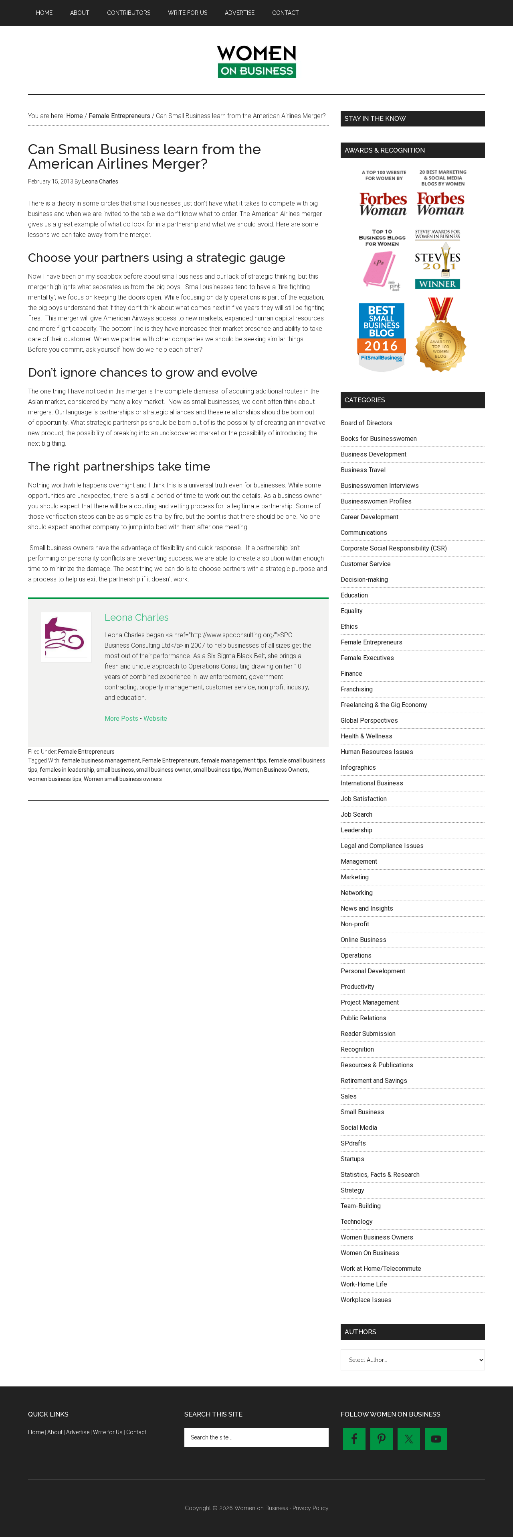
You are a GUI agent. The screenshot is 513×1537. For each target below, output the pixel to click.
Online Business (363, 940)
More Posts (121, 718)
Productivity (357, 987)
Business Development (373, 454)
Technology (357, 1221)
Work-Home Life (364, 1284)
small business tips (217, 769)
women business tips (54, 779)
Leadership (356, 830)
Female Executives (367, 658)
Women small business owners (123, 779)
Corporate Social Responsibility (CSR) (394, 548)
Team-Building (361, 1206)
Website (155, 718)
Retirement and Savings (374, 1080)
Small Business (362, 1112)
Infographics (358, 767)
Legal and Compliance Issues (382, 846)
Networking (357, 893)
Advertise (77, 1432)
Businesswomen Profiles (376, 501)
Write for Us (108, 1432)
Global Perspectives (369, 720)
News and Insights (367, 908)
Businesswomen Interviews (380, 485)
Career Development (369, 517)
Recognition (357, 1049)
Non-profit (355, 924)
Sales (349, 1096)
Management (359, 861)
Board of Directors (366, 423)
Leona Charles (137, 617)
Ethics (349, 626)
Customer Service (366, 564)
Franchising (357, 689)
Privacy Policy (311, 1508)
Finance (351, 673)
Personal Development (373, 971)
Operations (356, 955)
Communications (364, 532)
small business (115, 769)
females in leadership (67, 769)
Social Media (359, 1127)
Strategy (352, 1190)
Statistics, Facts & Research (380, 1174)
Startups (352, 1159)
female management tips (233, 760)
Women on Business (256, 60)
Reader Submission (368, 1034)
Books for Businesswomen (379, 438)
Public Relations (363, 1018)
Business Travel (363, 470)
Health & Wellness (366, 736)
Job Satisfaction (364, 799)
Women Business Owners (275, 769)
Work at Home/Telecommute (381, 1268)
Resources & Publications (377, 1065)
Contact (136, 1432)
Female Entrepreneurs (86, 751)
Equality (352, 611)
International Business (372, 783)
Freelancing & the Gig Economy (384, 705)
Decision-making (364, 579)
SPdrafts (353, 1143)
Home (36, 1432)
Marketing (355, 877)
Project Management (370, 1002)
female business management (101, 760)
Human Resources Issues (377, 752)
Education (354, 595)
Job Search (356, 814)
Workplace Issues (366, 1300)
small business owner (163, 769)
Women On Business (370, 1253)
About (55, 1432)
